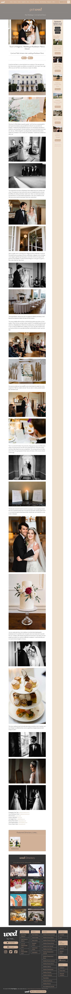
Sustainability (34, 952)
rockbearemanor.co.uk (24, 814)
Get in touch (11, 947)
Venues (15, 1)
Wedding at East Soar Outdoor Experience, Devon (58, 66)
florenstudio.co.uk (22, 820)
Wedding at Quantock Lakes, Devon (57, 84)
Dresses (32, 1)
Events (19, 1)
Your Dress (58, 32)
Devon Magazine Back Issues (24, 951)
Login (60, 937)
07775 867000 (11, 942)
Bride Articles (35, 940)
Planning (37, 1)
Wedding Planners (47, 983)
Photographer (57, 30)
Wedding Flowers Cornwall (49, 960)
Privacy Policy (62, 970)
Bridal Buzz (63, 960)
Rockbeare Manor (15, 848)
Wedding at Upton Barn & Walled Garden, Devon (58, 48)
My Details (61, 934)
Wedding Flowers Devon (48, 963)
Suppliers (24, 1)
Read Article (57, 53)
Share (24, 57)
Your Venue (57, 27)
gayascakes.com (22, 824)
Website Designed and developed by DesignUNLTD (37, 988)
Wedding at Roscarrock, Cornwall (57, 135)
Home (11, 1)
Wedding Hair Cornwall (48, 946)
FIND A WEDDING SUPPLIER (38, 991)
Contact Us (61, 967)
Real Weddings (43, 1)
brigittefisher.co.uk (21, 819)
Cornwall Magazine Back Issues (24, 945)
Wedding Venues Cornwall (49, 934)
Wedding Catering (47, 966)
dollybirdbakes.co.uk (23, 822)
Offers (53, 1)
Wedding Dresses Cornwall (49, 940)
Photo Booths (46, 978)
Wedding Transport (47, 972)
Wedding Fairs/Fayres (47, 980)
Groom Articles (35, 937)
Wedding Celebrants (47, 975)
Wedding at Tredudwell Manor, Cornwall (58, 102)
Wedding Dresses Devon (48, 943)
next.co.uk (20, 817)
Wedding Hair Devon (47, 949)
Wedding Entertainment (48, 969)
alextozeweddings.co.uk (24, 812)
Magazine (49, 1)
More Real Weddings (56, 36)
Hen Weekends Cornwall (48, 986)
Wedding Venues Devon (48, 937)
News (28, 1)
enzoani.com (18, 815)
